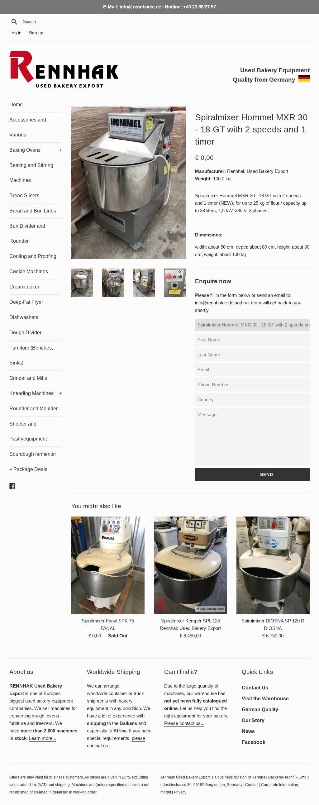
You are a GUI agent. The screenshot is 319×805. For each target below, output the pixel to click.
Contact (251, 785)
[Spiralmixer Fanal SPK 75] (108, 565)
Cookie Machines (28, 271)
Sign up (35, 33)
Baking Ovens (35, 150)
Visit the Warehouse (265, 698)
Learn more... (42, 738)
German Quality (260, 709)
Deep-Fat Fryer (26, 302)
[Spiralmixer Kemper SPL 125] (190, 565)
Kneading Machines (35, 393)
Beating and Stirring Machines (31, 173)
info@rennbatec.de (214, 302)
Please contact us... (184, 723)
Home (16, 104)
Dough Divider (25, 332)
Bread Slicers (24, 195)
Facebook (253, 742)
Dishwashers (23, 317)
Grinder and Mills (28, 378)
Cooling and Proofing (32, 256)
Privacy (180, 792)
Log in (15, 33)
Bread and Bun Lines (32, 210)
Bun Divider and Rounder (27, 233)
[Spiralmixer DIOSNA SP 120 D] (273, 565)
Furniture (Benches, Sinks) (31, 355)
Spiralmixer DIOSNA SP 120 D (272, 620)
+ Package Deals (28, 469)
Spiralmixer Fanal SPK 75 (108, 620)
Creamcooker (24, 286)
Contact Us (255, 687)
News (248, 731)
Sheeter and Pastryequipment (28, 431)
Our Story (253, 720)
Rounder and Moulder (33, 408)
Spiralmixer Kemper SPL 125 (190, 620)
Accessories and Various (27, 127)
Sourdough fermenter (32, 454)
